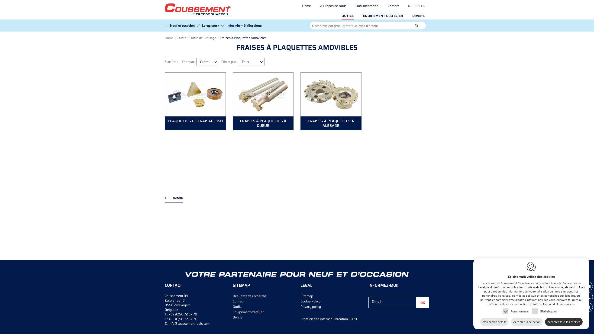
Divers (418, 16)
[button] (416, 25)
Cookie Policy (310, 301)
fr (416, 6)
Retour (178, 197)
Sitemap (306, 296)
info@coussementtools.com (189, 323)
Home (306, 5)
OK (422, 302)
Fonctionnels (520, 311)
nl (409, 6)
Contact (393, 5)
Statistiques (548, 311)
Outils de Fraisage (203, 37)
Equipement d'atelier (383, 16)
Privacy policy (310, 306)
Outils (348, 16)
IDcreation (324, 318)
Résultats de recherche (250, 296)
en (423, 6)
